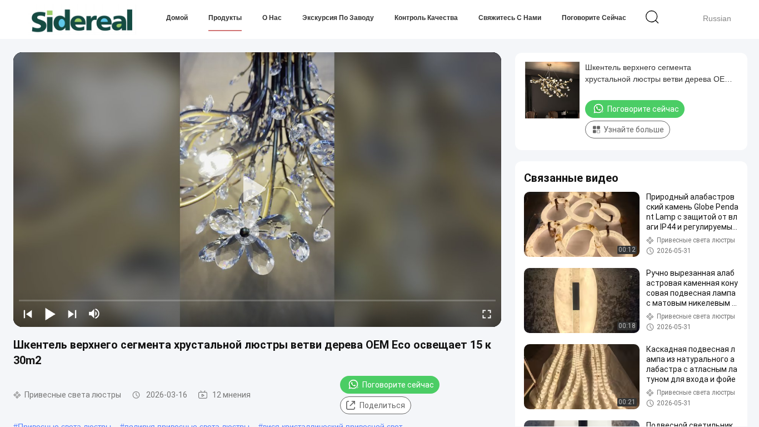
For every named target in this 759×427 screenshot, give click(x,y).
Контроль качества (426, 18)
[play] (257, 189)
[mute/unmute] (94, 313)
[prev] (28, 313)
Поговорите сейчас (594, 18)
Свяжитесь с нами (509, 18)
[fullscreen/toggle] (487, 313)
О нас (272, 18)
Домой (177, 18)
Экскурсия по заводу (338, 18)
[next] (72, 313)
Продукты (225, 18)
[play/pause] (50, 313)
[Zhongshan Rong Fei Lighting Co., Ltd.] (82, 19)
